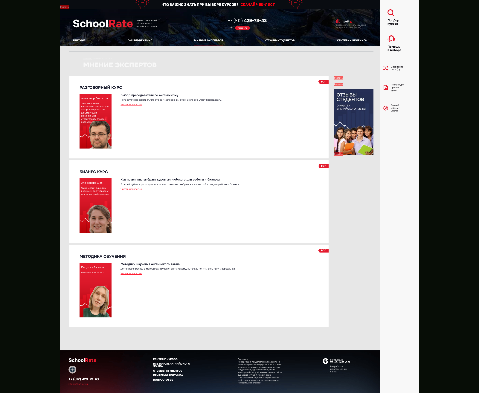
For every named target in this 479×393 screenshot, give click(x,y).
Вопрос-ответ (164, 379)
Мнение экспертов (208, 40)
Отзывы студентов (280, 40)
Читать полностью (131, 104)
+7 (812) (247, 20)
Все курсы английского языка (171, 365)
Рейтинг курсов (165, 359)
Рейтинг (79, 40)
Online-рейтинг (140, 40)
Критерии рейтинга (352, 40)
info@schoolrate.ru (78, 384)
